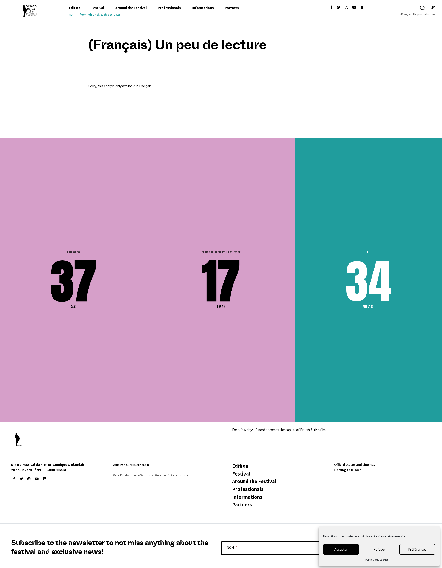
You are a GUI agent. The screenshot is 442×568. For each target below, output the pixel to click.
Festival (97, 7)
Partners (232, 7)
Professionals (169, 7)
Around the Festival (131, 7)
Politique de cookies (376, 559)
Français (145, 86)
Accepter (341, 549)
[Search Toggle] (422, 8)
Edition (74, 7)
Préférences (417, 549)
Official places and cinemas (354, 464)
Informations (203, 7)
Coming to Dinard (347, 470)
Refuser (379, 549)
